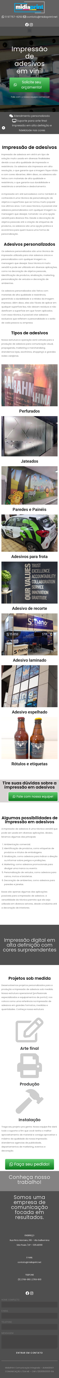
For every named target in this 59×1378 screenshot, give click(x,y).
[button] (29, 30)
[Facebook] (27, 24)
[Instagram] (31, 24)
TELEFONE (6, 1322)
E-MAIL (4, 1311)
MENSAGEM (7, 1333)
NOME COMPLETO (10, 1299)
